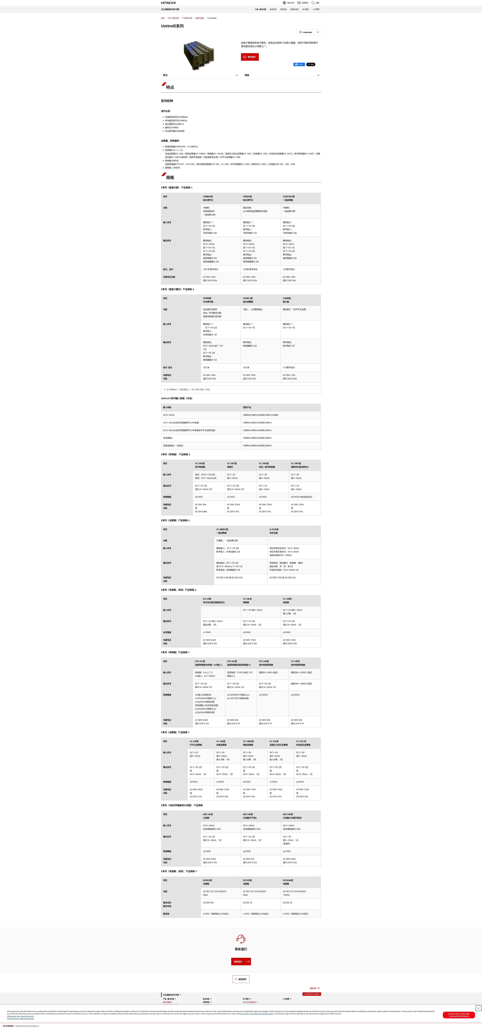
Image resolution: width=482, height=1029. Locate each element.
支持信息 (283, 9)
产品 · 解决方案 (260, 9)
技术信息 (206, 999)
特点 (165, 75)
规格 (247, 75)
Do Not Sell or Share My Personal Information (256, 1014)
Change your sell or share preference (20, 1016)
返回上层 (313, 988)
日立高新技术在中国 (171, 995)
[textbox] (309, 32)
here (279, 1011)
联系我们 (252, 57)
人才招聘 (316, 9)
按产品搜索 (167, 1002)
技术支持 (273, 9)
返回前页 (242, 979)
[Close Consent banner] (478, 1008)
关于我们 (305, 9)
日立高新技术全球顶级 (311, 994)
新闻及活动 (294, 9)
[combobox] (309, 32)
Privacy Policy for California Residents (20, 1019)
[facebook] (299, 64)
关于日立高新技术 (249, 1002)
